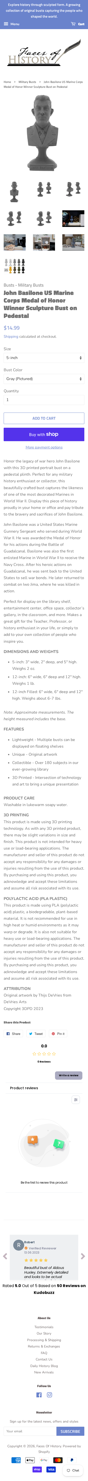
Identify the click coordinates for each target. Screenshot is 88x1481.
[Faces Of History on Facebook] (39, 1396)
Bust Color (13, 370)
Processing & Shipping (44, 1340)
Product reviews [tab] (24, 1088)
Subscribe (70, 1431)
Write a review (68, 1075)
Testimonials (44, 1327)
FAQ (44, 1353)
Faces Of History (48, 1446)
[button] (49, 1277)
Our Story (44, 1333)
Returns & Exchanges (44, 1346)
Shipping (11, 336)
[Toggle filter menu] (76, 1100)
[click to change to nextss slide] (83, 1257)
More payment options (44, 447)
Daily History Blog (44, 1366)
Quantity (11, 391)
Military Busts (27, 81)
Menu (14, 24)
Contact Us (44, 1359)
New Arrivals (44, 1372)
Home (7, 81)
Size (7, 349)
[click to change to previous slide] (5, 1257)
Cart (80, 24)
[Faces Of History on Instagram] (49, 1396)
